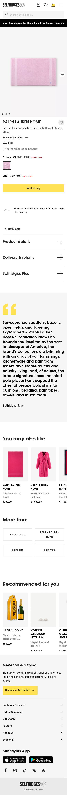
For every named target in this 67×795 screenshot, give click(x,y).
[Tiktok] (24, 772)
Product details (16, 241)
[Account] (38, 4)
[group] (33, 476)
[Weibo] (44, 772)
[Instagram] (15, 772)
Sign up (60, 23)
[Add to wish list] (61, 122)
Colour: (16, 157)
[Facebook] (5, 772)
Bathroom (17, 549)
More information (13, 137)
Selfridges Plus (16, 273)
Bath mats (14, 228)
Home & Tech (17, 534)
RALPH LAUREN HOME (22, 122)
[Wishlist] (45, 4)
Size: (11, 175)
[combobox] (36, 14)
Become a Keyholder (17, 690)
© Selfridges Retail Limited (33, 789)
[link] (15, 495)
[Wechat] (34, 772)
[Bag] (53, 4)
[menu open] (60, 4)
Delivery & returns (18, 257)
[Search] (7, 14)
